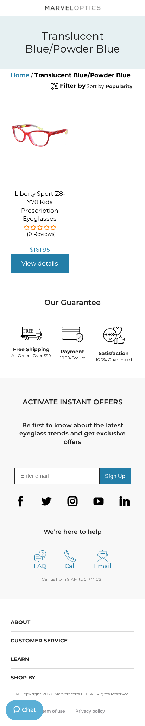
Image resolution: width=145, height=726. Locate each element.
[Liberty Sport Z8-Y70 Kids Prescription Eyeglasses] (40, 123)
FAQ (40, 565)
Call (70, 565)
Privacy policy (90, 711)
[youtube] (98, 501)
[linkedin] (124, 501)
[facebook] (20, 501)
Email (102, 565)
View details (39, 263)
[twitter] (46, 501)
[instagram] (72, 501)
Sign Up (115, 476)
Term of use (52, 711)
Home (20, 75)
